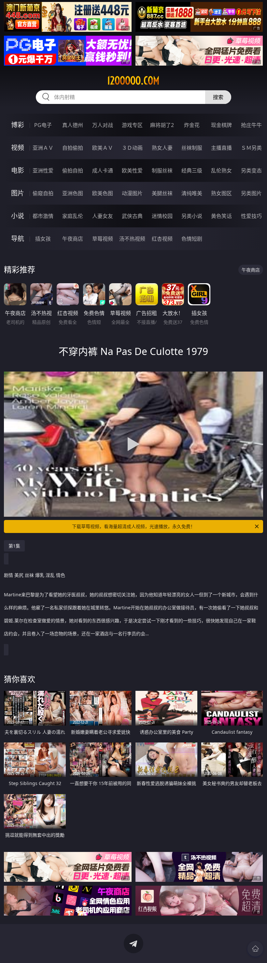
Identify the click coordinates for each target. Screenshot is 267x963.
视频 (17, 147)
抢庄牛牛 (251, 125)
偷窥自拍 (43, 193)
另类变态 (251, 170)
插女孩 (43, 238)
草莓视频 (102, 238)
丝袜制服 (191, 147)
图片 (17, 193)
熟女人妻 (162, 147)
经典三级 (191, 170)
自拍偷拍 (72, 147)
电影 (17, 170)
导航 (17, 238)
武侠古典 (132, 216)
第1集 (14, 546)
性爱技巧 (251, 216)
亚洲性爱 (43, 170)
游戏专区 (132, 125)
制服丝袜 (162, 170)
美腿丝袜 (162, 193)
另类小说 (191, 216)
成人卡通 (102, 170)
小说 (17, 215)
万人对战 (102, 125)
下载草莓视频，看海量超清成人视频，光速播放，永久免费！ (133, 526)
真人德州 (72, 125)
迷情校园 (162, 216)
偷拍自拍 (72, 170)
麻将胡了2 (162, 125)
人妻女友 (102, 216)
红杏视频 (162, 238)
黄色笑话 (221, 216)
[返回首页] (255, 949)
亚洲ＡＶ (43, 147)
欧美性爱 (132, 170)
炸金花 (192, 125)
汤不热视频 (132, 238)
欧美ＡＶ (102, 147)
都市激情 (43, 216)
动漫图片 (132, 193)
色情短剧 (191, 238)
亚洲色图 (72, 193)
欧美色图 (102, 193)
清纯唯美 (191, 193)
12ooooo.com (133, 80)
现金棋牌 (221, 125)
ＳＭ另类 (251, 147)
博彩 (17, 124)
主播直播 (221, 147)
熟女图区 (221, 193)
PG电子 (43, 125)
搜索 (218, 97)
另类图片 (251, 193)
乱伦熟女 (221, 170)
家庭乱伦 (72, 216)
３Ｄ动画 (132, 147)
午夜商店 (72, 238)
